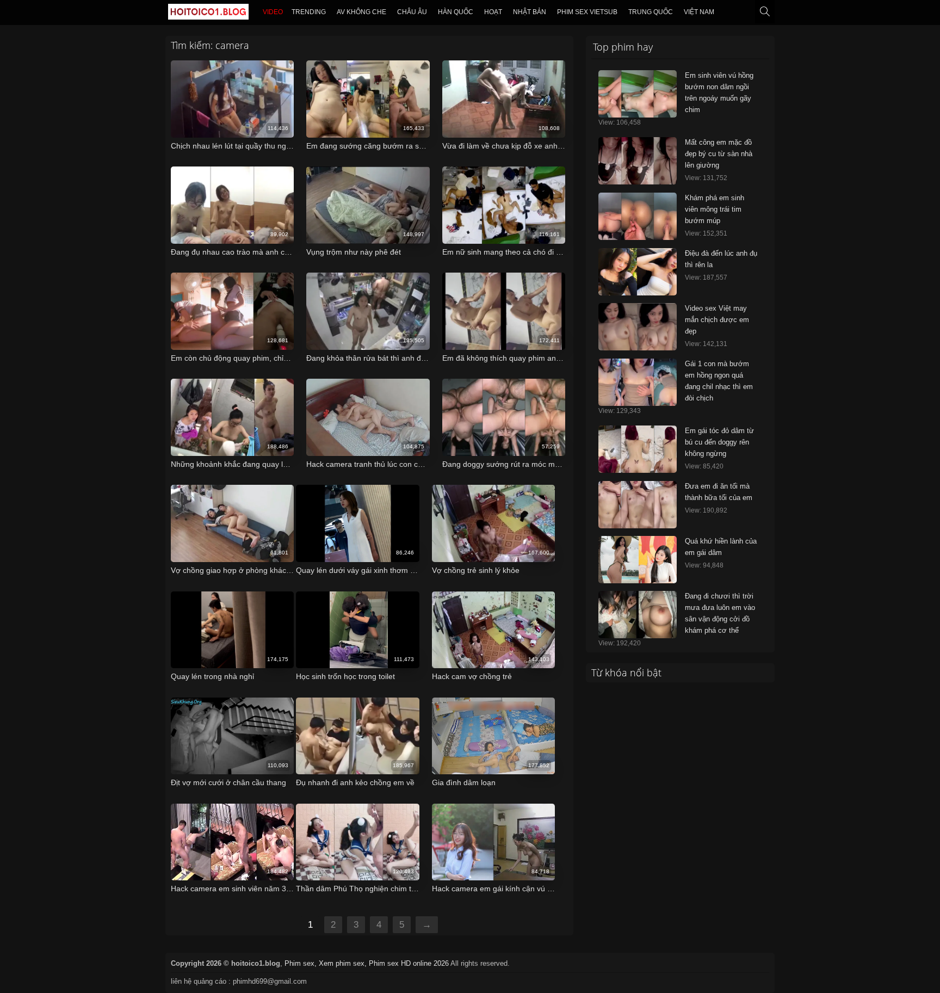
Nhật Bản (529, 12)
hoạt (493, 12)
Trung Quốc (650, 12)
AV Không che (361, 12)
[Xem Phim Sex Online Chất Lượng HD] (208, 14)
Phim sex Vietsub (587, 12)
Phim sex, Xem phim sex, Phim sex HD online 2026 (367, 963)
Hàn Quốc (455, 12)
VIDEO (273, 12)
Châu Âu (412, 12)
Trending (309, 12)
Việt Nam (699, 12)
